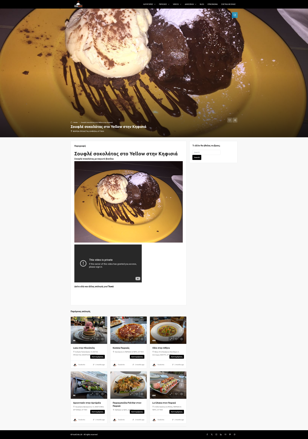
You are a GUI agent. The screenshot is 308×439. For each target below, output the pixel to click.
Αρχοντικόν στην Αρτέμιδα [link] (87, 403)
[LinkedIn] (221, 435)
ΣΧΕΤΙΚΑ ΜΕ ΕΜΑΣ (228, 4)
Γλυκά (111, 286)
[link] (89, 330)
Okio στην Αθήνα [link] (161, 348)
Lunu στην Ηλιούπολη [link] (84, 348)
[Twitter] (212, 435)
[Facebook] (207, 435)
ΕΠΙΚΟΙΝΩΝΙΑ (213, 4)
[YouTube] (226, 435)
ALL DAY (90, 320)
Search (197, 157)
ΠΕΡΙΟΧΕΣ (163, 4)
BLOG (202, 4)
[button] (154, 73)
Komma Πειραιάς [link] (121, 348)
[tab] (235, 15)
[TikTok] (235, 435)
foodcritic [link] (81, 364)
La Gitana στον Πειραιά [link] (164, 403)
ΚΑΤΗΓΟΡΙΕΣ (148, 4)
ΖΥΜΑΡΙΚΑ (136, 320)
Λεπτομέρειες (97, 357)
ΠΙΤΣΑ (102, 320)
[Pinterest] (230, 435)
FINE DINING (179, 320)
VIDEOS (176, 4)
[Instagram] (216, 435)
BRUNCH (96, 320)
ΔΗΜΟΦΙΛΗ (189, 4)
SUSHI (181, 375)
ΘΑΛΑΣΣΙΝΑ (100, 375)
